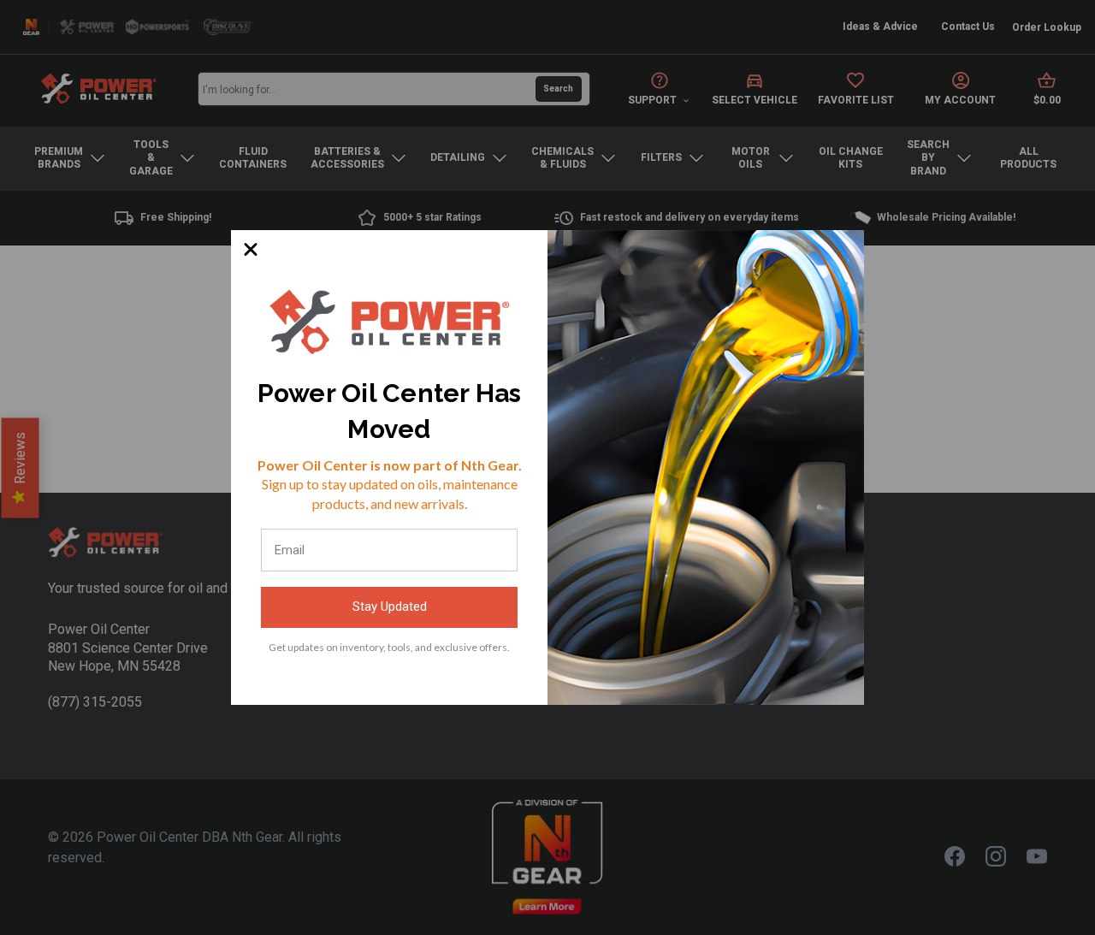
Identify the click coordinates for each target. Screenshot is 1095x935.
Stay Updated (389, 606)
